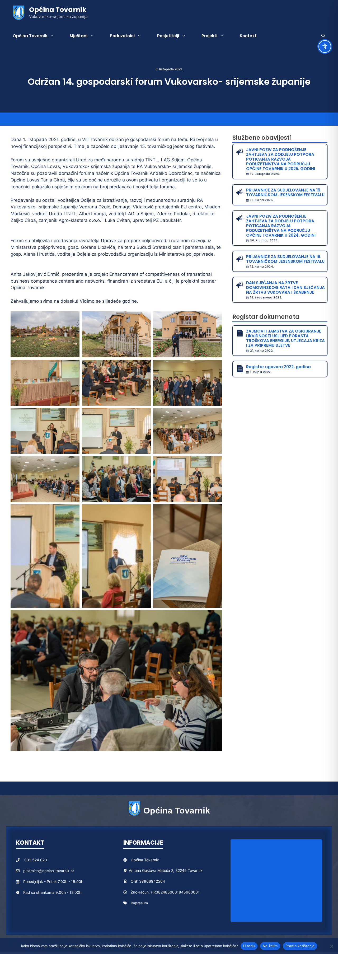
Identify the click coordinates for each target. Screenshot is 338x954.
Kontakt (248, 36)
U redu (249, 946)
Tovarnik (151, 860)
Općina (137, 860)
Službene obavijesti (261, 138)
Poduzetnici (122, 36)
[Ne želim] (331, 946)
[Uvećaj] (72, 318)
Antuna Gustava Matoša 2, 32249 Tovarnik (166, 870)
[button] (323, 35)
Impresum (139, 903)
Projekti (209, 36)
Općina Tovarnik (57, 9)
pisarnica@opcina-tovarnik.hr (48, 870)
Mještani (78, 36)
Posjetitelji (168, 36)
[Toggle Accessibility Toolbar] (325, 46)
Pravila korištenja (299, 946)
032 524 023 (35, 860)
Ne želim (270, 946)
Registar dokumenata (265, 317)
